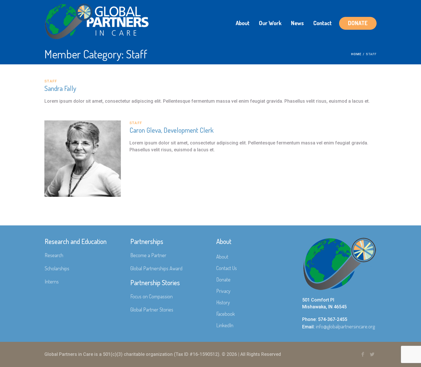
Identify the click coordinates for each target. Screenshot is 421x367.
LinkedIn (224, 325)
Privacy (223, 291)
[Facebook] (362, 354)
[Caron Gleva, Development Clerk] (82, 158)
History (223, 302)
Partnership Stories (155, 282)
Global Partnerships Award (156, 268)
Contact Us (226, 268)
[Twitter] (372, 354)
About (222, 256)
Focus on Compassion (151, 296)
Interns (52, 281)
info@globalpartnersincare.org (345, 326)
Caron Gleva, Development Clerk (171, 130)
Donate (223, 279)
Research (54, 255)
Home (356, 54)
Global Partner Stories (151, 309)
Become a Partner (148, 255)
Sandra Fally (60, 88)
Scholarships (57, 268)
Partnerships (146, 241)
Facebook (225, 314)
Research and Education (76, 241)
